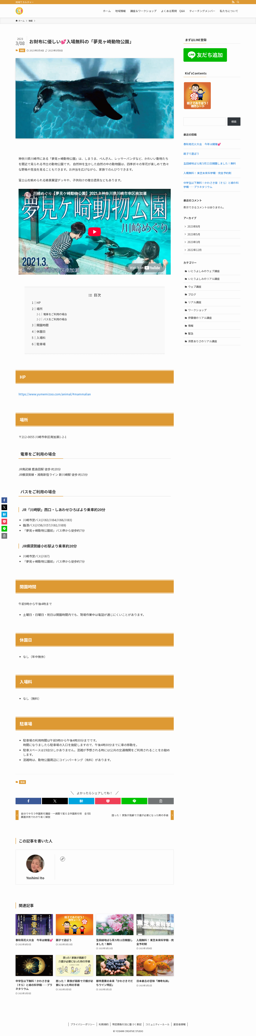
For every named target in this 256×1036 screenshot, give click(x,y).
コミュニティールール (157, 1024)
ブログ (192, 294)
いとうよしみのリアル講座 (204, 279)
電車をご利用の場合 (55, 314)
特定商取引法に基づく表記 (126, 1024)
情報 (22, 50)
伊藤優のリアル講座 (200, 318)
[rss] (233, 2)
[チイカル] (19, 11)
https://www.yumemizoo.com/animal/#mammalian (55, 394)
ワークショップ (197, 310)
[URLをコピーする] (161, 801)
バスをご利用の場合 (55, 319)
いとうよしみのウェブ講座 (204, 271)
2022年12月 (194, 250)
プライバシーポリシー (82, 1024)
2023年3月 (193, 242)
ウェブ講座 (194, 286)
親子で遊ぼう (191, 153)
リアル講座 (194, 302)
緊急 (190, 333)
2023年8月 (193, 226)
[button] (28, 801)
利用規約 (104, 1024)
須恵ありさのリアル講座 (202, 341)
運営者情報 (179, 1024)
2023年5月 (193, 234)
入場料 (41, 337)
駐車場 (41, 344)
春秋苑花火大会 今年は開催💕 (202, 144)
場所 (40, 308)
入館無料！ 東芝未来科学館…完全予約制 (207, 173)
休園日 (41, 331)
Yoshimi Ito (35, 878)
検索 (234, 121)
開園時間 (43, 325)
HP (39, 302)
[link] (62, 859)
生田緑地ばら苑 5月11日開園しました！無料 (209, 163)
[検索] (238, 2)
